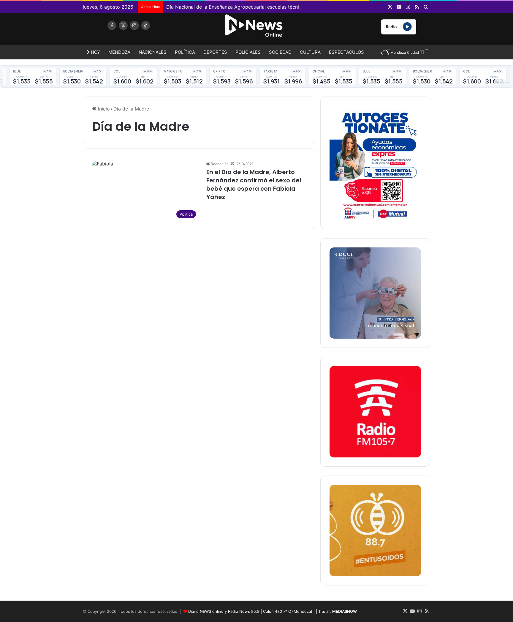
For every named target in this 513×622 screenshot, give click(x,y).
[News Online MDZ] (138, 31)
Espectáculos (346, 52)
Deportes (215, 52)
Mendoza (119, 52)
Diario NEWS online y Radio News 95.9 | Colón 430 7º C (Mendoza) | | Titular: (272, 611)
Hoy (95, 52)
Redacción (220, 164)
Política (185, 52)
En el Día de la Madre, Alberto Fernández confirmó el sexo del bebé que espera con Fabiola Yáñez (253, 184)
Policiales (248, 52)
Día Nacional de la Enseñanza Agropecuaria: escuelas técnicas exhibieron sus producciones (269, 7)
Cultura (310, 52)
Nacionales (153, 52)
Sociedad (280, 52)
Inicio (103, 109)
